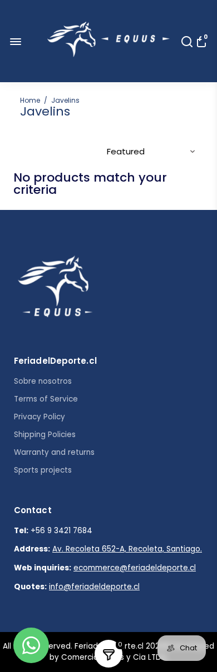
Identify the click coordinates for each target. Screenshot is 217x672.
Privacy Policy (39, 417)
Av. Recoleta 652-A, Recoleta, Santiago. (127, 549)
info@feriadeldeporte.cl (94, 586)
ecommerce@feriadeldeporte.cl (134, 568)
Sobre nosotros (43, 381)
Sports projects (43, 470)
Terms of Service (46, 399)
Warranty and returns (54, 452)
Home (30, 100)
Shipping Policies (45, 434)
